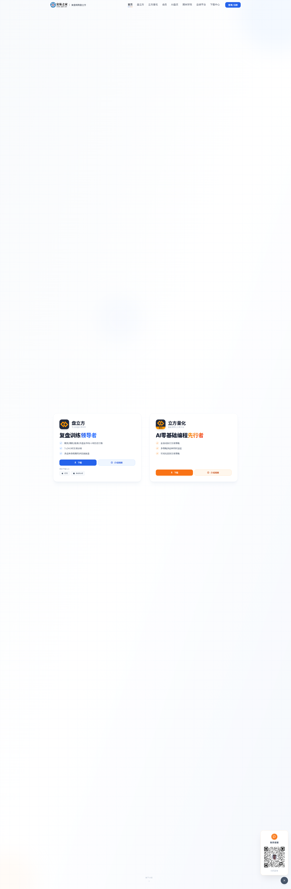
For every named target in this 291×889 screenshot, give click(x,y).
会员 (164, 4)
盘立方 (140, 4)
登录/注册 (233, 4)
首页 (130, 4)
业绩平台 (201, 4)
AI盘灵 (174, 4)
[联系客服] (284, 880)
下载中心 (215, 4)
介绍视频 (118, 462)
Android (79, 473)
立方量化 (153, 4)
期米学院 (187, 4)
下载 (80, 462)
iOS (66, 473)
